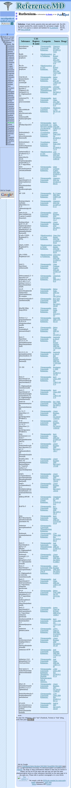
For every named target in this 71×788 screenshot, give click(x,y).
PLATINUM (54, 28)
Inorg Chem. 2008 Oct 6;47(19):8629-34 (57, 519)
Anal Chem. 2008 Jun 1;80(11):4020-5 (57, 582)
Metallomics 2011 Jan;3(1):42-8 (57, 110)
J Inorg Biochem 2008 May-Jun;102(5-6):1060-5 (56, 558)
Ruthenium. (44, 50)
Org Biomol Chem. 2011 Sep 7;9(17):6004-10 (57, 58)
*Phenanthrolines (46, 90)
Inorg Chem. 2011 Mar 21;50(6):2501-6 (57, 101)
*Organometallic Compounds (45, 47)
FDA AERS (58, 766)
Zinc (43, 67)
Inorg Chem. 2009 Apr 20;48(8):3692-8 (57, 437)
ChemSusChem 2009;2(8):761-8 (57, 278)
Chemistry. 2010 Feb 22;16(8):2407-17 (57, 203)
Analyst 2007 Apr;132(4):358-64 (57, 706)
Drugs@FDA (51, 766)
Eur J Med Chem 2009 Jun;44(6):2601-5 (57, 404)
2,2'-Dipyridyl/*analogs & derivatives (46, 126)
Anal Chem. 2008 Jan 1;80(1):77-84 (56, 662)
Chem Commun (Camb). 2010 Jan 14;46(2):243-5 (57, 268)
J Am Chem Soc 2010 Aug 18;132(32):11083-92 (57, 155)
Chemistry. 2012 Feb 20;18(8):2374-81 (57, 49)
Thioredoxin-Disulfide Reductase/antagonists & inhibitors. (46, 678)
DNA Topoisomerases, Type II (46, 569)
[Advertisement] (42, 742)
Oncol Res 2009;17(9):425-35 (57, 319)
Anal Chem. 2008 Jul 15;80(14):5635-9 (57, 546)
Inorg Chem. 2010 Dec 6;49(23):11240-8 (57, 126)
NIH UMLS (43, 766)
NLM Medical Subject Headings (31, 766)
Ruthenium (44, 672)
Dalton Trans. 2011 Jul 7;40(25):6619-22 (57, 80)
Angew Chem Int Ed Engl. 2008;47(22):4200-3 (57, 611)
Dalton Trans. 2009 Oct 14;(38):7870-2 (57, 292)
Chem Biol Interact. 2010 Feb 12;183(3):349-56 (57, 239)
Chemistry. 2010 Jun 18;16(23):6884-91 (57, 181)
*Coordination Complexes (45, 108)
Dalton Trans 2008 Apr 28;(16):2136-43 (56, 594)
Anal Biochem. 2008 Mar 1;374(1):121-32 (57, 653)
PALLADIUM (25, 30)
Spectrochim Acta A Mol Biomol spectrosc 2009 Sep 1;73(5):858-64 (57, 343)
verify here (48, 782)
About (34, 784)
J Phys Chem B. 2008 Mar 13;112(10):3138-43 (57, 632)
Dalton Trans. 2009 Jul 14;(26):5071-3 (57, 331)
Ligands (43, 500)
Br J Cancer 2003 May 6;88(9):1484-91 (57, 196)
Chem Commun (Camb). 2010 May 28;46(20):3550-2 (57, 171)
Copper (44, 237)
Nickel (44, 247)
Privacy (48, 784)
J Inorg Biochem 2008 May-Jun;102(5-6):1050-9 (56, 569)
